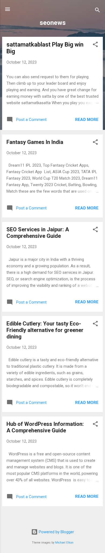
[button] (95, 45)
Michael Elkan (64, 542)
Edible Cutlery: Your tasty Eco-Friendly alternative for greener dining (44, 330)
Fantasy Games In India (34, 142)
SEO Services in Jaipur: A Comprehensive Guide (37, 232)
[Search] (97, 11)
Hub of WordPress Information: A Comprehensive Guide (45, 427)
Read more (87, 119)
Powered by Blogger (56, 531)
